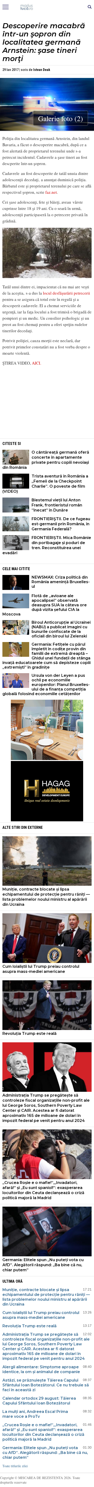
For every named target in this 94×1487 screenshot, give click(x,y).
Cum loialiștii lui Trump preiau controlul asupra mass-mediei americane (40, 969)
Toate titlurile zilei (15, 1466)
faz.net (51, 192)
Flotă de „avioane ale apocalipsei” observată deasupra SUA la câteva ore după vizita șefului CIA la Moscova (44, 605)
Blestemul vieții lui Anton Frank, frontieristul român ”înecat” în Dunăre (57, 505)
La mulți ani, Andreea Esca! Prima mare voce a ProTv (35, 1414)
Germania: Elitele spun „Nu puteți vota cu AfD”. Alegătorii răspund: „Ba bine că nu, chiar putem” (43, 1265)
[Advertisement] (47, 403)
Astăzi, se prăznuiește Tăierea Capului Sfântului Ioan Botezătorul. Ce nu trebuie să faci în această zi (45, 1385)
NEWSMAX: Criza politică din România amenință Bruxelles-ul (61, 582)
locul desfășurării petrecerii (66, 293)
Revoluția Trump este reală (29, 1033)
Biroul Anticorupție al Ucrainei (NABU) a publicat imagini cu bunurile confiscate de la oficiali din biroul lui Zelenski (61, 629)
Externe (35, 827)
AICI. (36, 363)
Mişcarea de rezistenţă (47, 7)
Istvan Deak (41, 70)
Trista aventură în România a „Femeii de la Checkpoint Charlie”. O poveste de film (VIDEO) (45, 484)
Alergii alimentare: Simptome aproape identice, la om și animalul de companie (41, 1369)
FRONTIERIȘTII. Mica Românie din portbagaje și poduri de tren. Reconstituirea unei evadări (46, 545)
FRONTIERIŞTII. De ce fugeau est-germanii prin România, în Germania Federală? (61, 524)
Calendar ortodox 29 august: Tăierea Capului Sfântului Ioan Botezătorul (39, 1400)
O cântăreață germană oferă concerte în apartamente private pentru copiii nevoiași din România (45, 460)
